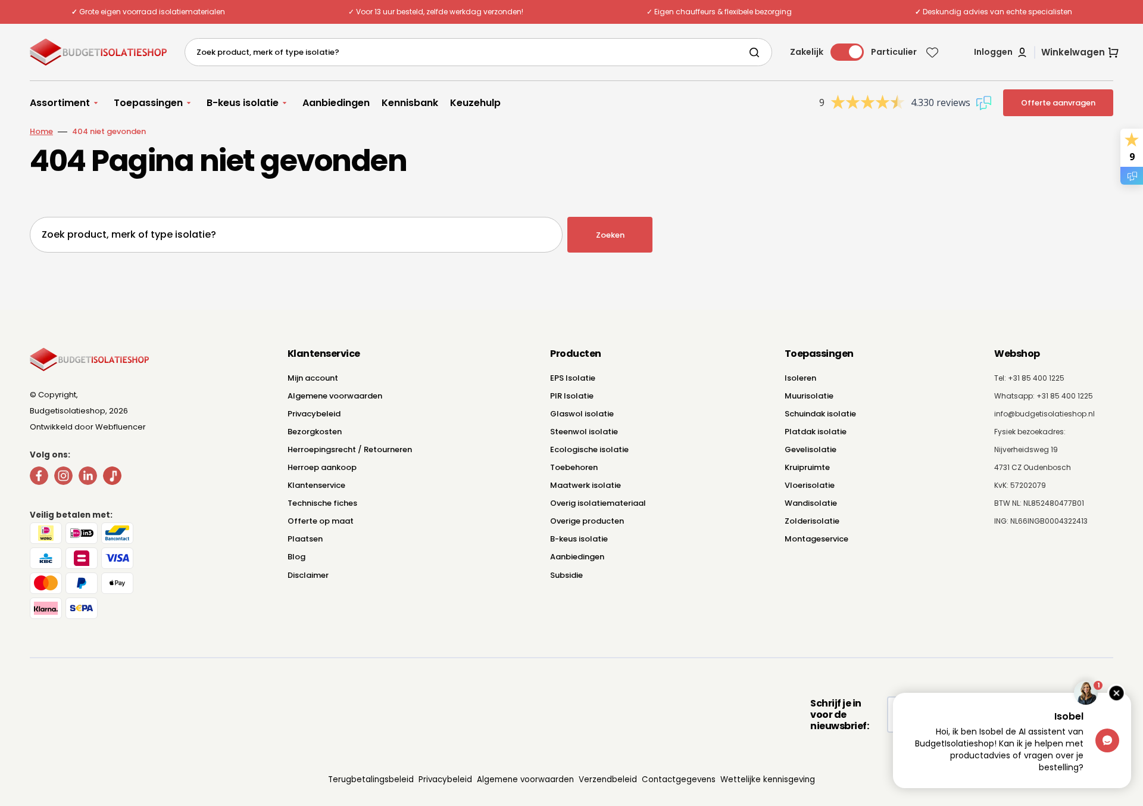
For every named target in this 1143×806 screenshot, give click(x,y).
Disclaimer (308, 575)
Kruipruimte (807, 467)
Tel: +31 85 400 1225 (1029, 378)
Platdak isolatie (816, 431)
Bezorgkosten (315, 431)
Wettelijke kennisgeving (767, 779)
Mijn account (313, 378)
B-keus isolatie (579, 538)
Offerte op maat (321, 521)
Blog (296, 556)
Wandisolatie (811, 503)
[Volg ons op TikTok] (112, 478)
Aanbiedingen (577, 556)
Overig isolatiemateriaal (598, 503)
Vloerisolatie (810, 485)
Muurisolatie (809, 396)
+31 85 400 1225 (1064, 396)
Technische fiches (322, 503)
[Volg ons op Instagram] (63, 478)
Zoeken (610, 235)
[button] (1001, 52)
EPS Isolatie (572, 378)
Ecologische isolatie (589, 449)
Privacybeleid (314, 413)
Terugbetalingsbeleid (371, 779)
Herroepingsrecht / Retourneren (350, 449)
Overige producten (587, 521)
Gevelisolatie (810, 449)
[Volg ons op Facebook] (39, 478)
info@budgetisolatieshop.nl (1044, 414)
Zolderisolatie (812, 521)
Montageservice (816, 538)
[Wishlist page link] (932, 52)
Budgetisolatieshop (67, 410)
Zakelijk (806, 52)
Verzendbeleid (608, 779)
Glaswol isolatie (582, 413)
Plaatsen (305, 538)
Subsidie (566, 575)
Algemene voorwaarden (335, 396)
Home (41, 131)
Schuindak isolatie (820, 413)
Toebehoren (574, 467)
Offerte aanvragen (1058, 102)
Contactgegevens (679, 779)
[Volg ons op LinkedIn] (88, 478)
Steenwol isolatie (584, 431)
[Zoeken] (756, 52)
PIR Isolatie (572, 396)
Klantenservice (316, 485)
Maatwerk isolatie (585, 485)
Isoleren (800, 378)
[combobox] (478, 52)
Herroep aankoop (322, 467)
